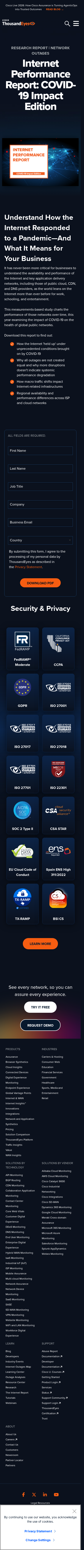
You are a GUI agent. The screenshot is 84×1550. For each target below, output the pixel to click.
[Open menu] (75, 23)
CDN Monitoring (15, 1185)
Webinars (11, 1403)
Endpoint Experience (18, 1087)
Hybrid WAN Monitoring (19, 1252)
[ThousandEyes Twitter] (34, 1495)
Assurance (12, 1056)
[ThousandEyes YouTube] (56, 1495)
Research (11, 1387)
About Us (11, 1434)
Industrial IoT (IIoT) (16, 1263)
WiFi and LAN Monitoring (20, 1325)
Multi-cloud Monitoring (19, 1278)
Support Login (50, 1403)
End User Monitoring (18, 1237)
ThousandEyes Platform (19, 1139)
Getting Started (51, 1377)
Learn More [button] (40, 944)
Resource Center (15, 1382)
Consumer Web (51, 1061)
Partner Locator (14, 1460)
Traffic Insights (14, 1144)
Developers (12, 1356)
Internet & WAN (15, 1098)
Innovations (12, 1108)
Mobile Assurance (16, 1273)
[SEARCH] (67, 24)
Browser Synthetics (17, 1061)
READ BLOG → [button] (55, 9)
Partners (10, 1465)
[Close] (74, 1511)
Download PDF (40, 583)
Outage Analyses (15, 1377)
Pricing (10, 1129)
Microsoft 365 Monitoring (56, 1227)
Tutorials (11, 1397)
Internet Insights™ (16, 1103)
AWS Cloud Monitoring (55, 1176)
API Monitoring (14, 1175)
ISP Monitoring (14, 1268)
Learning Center (15, 1371)
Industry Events (15, 1361)
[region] (40, 1527)
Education (47, 1067)
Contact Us (12, 1444)
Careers (10, 1439)
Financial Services (52, 1072)
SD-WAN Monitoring (17, 1309)
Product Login (50, 1382)
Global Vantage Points (18, 1093)
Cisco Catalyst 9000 (53, 1181)
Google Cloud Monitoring (56, 1212)
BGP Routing (13, 1180)
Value (9, 1150)
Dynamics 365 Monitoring (57, 1207)
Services (47, 1387)
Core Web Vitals (15, 1211)
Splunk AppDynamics (54, 1248)
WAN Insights (13, 1155)
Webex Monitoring (52, 1253)
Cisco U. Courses (52, 1371)
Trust (45, 1418)
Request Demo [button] (40, 1025)
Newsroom (12, 1455)
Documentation (51, 1356)
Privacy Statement (28, 567)
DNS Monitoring (15, 1232)
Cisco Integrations (52, 1196)
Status (46, 1392)
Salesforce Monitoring (54, 1243)
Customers (12, 1449)
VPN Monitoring (15, 1314)
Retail (45, 1098)
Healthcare (48, 1082)
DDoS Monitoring (15, 1226)
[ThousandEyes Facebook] (23, 1495)
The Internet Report (17, 1392)
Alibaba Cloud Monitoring (56, 1170)
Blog (8, 1351)
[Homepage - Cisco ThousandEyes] (22, 22)
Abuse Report (50, 1351)
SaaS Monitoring (15, 1299)
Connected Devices (17, 1072)
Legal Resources (40, 1502)
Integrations (13, 1113)
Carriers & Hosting (52, 1056)
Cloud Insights (14, 1067)
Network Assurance (17, 1283)
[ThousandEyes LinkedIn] (45, 1495)
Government (49, 1077)
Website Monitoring (17, 1320)
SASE (9, 1304)
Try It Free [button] (40, 1007)
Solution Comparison (18, 1134)
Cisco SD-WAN (50, 1202)
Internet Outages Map (18, 1366)
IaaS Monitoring (15, 1257)
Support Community (54, 1397)
